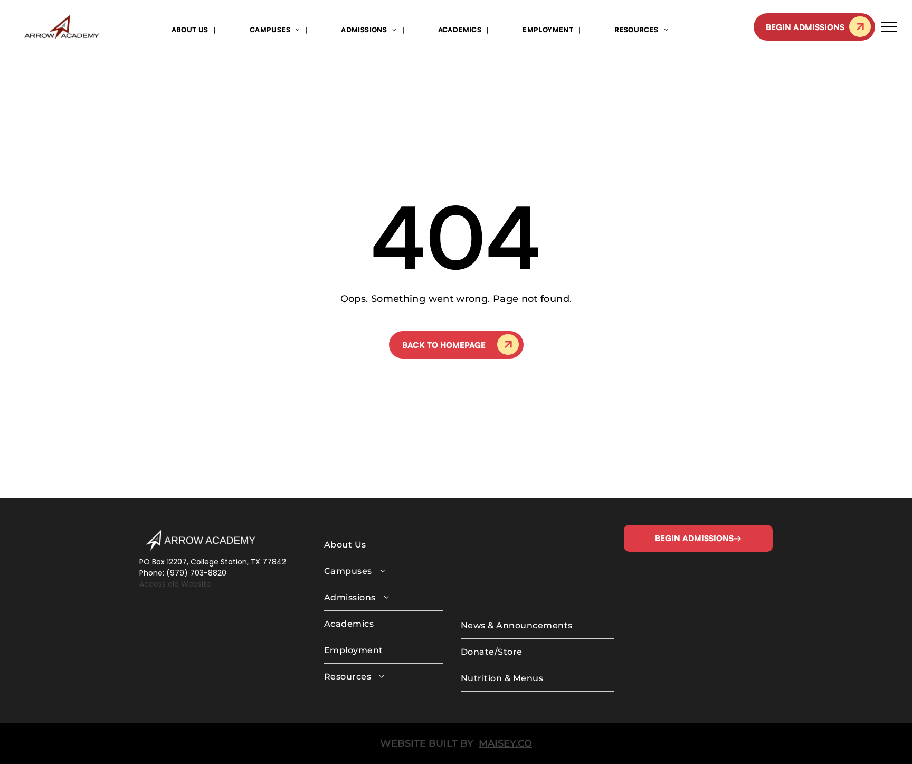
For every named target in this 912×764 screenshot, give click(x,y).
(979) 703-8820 (196, 573)
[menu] (888, 27)
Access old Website (175, 584)
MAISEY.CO (505, 743)
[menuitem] (191, 29)
